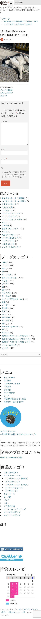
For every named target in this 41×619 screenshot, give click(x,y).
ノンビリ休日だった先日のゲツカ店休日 (6, 93)
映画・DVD (6, 317)
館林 (4, 323)
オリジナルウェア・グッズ (13, 219)
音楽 (4, 302)
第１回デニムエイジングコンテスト (16, 338)
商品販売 (7, 380)
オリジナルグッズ (9, 216)
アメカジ (5, 283)
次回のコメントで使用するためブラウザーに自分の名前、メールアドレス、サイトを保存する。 (14, 174)
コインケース (7, 210)
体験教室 (7, 386)
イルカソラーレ (8, 240)
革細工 (4, 308)
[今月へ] (29, 574)
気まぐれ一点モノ (9, 234)
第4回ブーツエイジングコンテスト (16, 341)
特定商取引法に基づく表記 (15, 398)
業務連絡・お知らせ (10, 326)
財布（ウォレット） (10, 277)
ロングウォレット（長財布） (14, 198)
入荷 (4, 311)
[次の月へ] (33, 574)
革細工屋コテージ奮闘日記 (11, 457)
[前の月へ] (25, 574)
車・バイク (6, 274)
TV (3, 329)
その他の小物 (7, 207)
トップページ (9, 377)
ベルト (4, 231)
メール (4, 159)
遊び (4, 289)
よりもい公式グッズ (10, 237)
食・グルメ (6, 296)
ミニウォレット (8, 243)
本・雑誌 (5, 320)
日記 (4, 268)
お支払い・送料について (14, 401)
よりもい (5, 348)
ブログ (4, 265)
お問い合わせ (9, 392)
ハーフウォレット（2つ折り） (14, 201)
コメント (4, 121)
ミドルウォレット (9, 204)
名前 (3, 149)
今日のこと (6, 293)
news (4, 262)
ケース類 (5, 225)
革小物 (4, 280)
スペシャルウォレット (11, 213)
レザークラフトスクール (12, 299)
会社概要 (7, 389)
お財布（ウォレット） (11, 228)
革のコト (5, 332)
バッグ (4, 222)
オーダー (5, 305)
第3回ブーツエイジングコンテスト (16, 335)
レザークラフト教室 (12, 383)
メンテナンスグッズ (10, 247)
